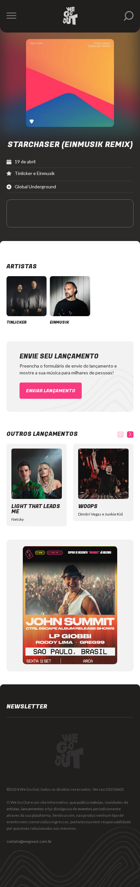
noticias (96, 802)
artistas (13, 808)
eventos (85, 808)
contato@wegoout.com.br (29, 841)
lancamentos (32, 808)
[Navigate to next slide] (130, 434)
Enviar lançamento (50, 390)
